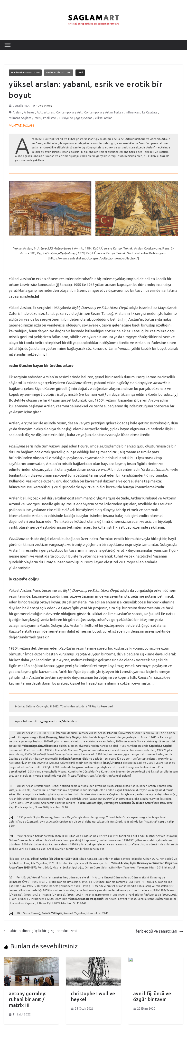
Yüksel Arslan (103, 118)
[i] (57, 285)
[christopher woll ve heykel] (93, 960)
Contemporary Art (69, 112)
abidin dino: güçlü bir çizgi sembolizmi (43, 930)
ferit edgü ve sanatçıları (156, 931)
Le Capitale (149, 112)
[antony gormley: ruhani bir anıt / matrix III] (31, 960)
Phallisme (49, 118)
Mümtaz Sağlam (20, 118)
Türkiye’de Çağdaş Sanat (75, 118)
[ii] (37, 296)
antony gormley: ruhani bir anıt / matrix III (27, 999)
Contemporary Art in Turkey (103, 112)
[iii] (125, 319)
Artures (29, 112)
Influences (133, 112)
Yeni (80, 72)
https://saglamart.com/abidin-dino (55, 721)
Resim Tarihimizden (58, 72)
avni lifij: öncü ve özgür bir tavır (152, 996)
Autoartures (45, 112)
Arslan (17, 112)
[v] (175, 394)
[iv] (44, 354)
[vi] (149, 556)
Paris (37, 118)
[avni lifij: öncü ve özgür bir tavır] (155, 960)
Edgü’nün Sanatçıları (25, 72)
